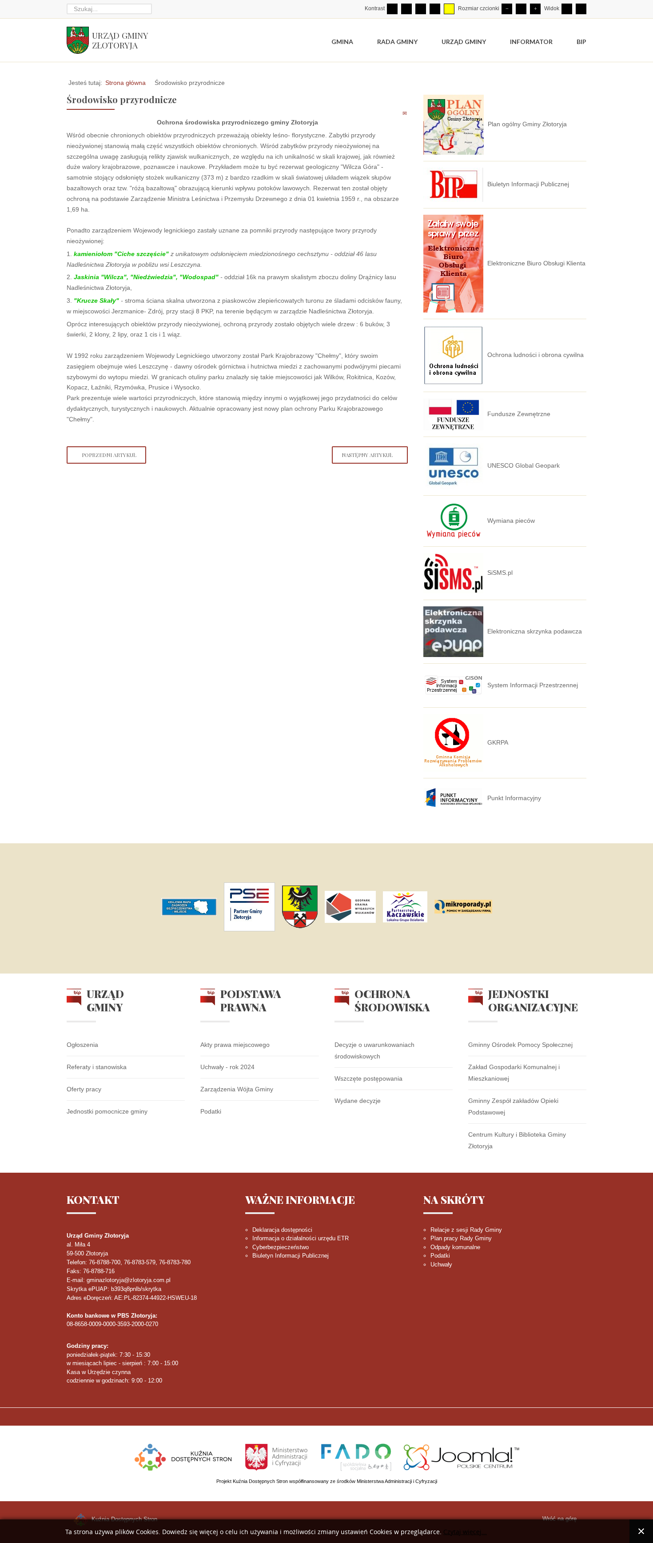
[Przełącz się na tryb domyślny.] (392, 9)
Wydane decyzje (357, 1100)
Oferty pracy (84, 1089)
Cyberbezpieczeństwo (280, 1247)
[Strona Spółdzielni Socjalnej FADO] (356, 1456)
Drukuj (395, 113)
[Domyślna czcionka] (521, 9)
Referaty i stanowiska (97, 1066)
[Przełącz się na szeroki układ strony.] (581, 9)
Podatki (210, 1111)
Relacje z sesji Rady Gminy (466, 1229)
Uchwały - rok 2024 (227, 1066)
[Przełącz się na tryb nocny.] (406, 9)
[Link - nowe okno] (189, 907)
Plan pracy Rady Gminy (461, 1238)
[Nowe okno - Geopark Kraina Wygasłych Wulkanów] (350, 907)
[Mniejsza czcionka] (507, 9)
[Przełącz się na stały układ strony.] (566, 9)
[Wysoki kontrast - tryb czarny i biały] (420, 9)
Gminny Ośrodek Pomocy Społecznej (520, 1044)
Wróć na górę (559, 1518)
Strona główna (125, 82)
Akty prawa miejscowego (235, 1044)
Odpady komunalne (455, 1247)
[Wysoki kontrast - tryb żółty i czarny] (449, 9)
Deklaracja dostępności (282, 1229)
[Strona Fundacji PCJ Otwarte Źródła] (461, 1456)
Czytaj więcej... (465, 1532)
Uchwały (441, 1264)
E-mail (405, 113)
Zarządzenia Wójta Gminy (236, 1089)
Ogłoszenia (82, 1044)
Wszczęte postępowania (368, 1078)
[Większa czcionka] (535, 9)
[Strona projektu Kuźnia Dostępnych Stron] (183, 1456)
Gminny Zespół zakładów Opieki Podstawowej (513, 1106)
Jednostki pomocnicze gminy (107, 1111)
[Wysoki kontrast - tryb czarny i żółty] (435, 9)
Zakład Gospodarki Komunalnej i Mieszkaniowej (514, 1072)
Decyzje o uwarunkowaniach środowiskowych (374, 1050)
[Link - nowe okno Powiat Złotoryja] (300, 907)
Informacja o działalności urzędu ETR (300, 1238)
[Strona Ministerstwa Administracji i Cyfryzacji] (277, 1456)
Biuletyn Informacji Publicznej (290, 1255)
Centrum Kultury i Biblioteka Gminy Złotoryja (517, 1140)
